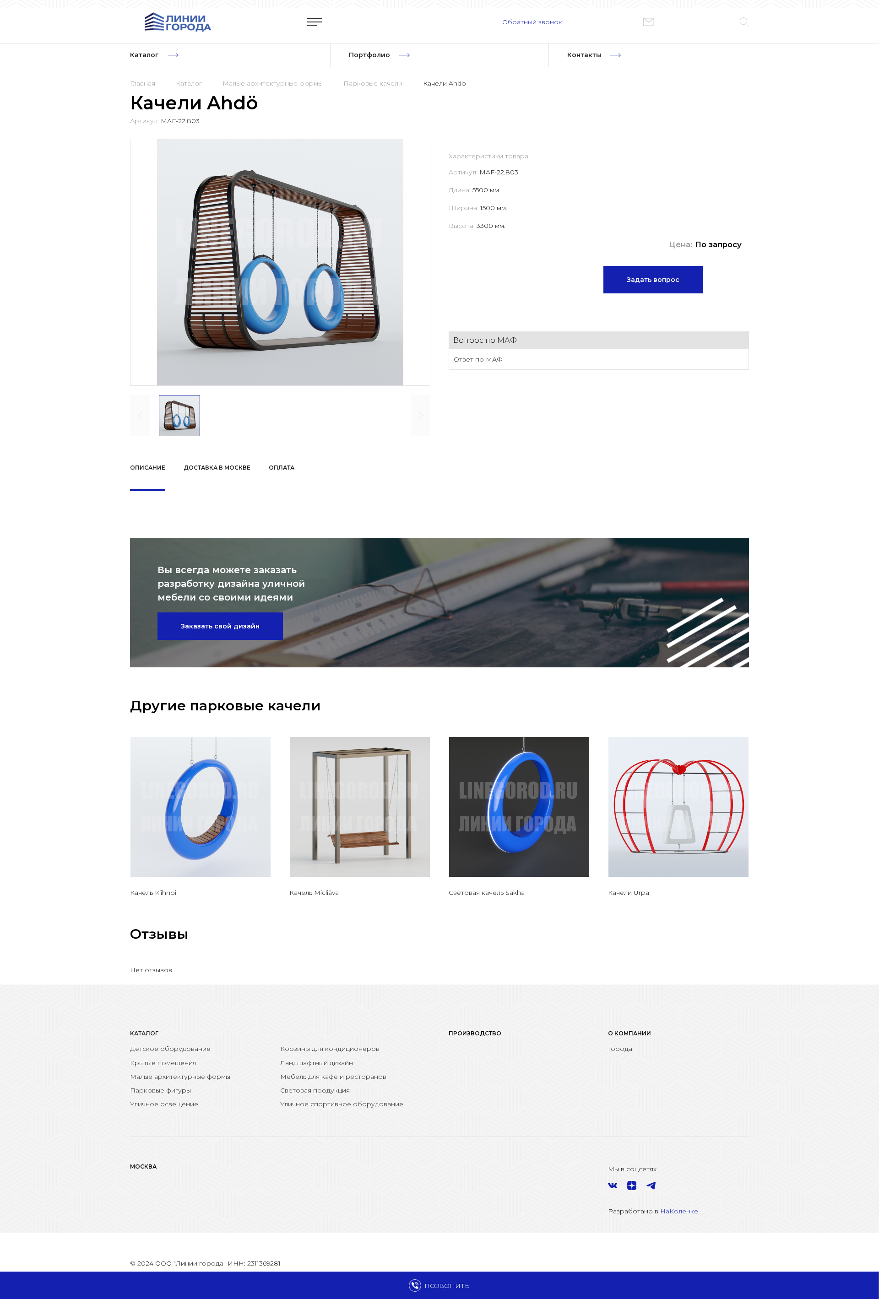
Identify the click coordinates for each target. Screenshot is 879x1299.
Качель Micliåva (314, 892)
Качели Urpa (628, 892)
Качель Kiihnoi (153, 892)
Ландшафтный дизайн (316, 1063)
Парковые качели (372, 83)
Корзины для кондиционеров (330, 1049)
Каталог (189, 83)
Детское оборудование (170, 1049)
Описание (147, 467)
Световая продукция (315, 1090)
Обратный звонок (532, 22)
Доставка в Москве (217, 467)
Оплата (281, 467)
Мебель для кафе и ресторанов (333, 1076)
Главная (142, 83)
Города (620, 1049)
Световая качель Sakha (487, 892)
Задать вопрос (653, 280)
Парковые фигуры (160, 1090)
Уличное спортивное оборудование (341, 1104)
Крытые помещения (163, 1063)
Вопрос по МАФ (485, 340)
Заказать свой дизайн (220, 626)
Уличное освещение (164, 1104)
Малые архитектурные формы (272, 83)
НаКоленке (679, 1211)
